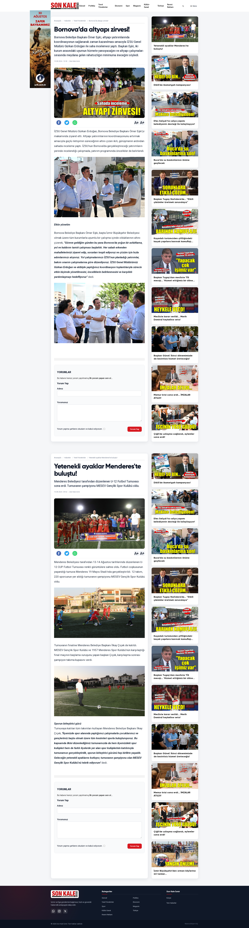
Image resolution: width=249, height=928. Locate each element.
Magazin (137, 6)
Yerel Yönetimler (103, 5)
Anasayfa (57, 21)
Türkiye (160, 6)
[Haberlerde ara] (183, 6)
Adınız (60, 388)
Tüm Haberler (171, 903)
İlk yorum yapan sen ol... (101, 378)
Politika (91, 6)
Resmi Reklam (170, 5)
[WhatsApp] (53, 911)
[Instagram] (59, 911)
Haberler (67, 21)
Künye (169, 898)
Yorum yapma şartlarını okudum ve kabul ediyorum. (79, 429)
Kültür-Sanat (147, 5)
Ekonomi (118, 6)
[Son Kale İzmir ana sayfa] (65, 894)
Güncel (82, 6)
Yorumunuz (62, 402)
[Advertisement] (208, 49)
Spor (128, 6)
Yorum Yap (134, 429)
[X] (65, 911)
